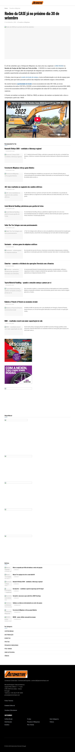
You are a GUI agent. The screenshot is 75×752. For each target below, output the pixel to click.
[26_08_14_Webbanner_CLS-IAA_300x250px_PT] (18, 350)
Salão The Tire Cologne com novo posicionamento (21, 225)
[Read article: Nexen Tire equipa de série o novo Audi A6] (8, 576)
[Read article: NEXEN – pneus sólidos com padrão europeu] (8, 618)
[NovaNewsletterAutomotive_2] (18, 546)
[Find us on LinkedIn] (7, 742)
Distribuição (9, 635)
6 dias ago (16, 598)
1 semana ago (17, 605)
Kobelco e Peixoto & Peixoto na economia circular (21, 302)
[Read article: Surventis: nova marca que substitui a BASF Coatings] (8, 597)
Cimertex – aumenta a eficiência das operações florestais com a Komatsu (29, 263)
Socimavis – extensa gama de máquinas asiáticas (21, 244)
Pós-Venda (8, 649)
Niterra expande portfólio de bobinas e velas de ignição (27, 567)
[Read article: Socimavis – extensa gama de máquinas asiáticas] (14, 254)
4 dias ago (16, 584)
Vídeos (7, 656)
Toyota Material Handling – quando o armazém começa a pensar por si (28, 282)
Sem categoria (10, 652)
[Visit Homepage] (37, 3)
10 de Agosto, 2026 (9, 208)
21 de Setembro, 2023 (10, 22)
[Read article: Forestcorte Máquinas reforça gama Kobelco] (14, 177)
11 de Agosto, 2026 (9, 189)
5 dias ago (16, 591)
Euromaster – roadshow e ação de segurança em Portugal (28, 589)
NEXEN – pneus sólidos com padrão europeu (24, 617)
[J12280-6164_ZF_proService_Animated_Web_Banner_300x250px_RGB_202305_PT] (18, 493)
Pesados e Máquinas (15, 8)
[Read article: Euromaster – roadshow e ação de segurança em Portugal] (8, 590)
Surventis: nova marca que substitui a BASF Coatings (27, 596)
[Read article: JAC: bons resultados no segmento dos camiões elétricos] (14, 196)
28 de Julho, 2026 (9, 304)
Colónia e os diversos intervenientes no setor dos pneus (27, 603)
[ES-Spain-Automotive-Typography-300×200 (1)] (18, 375)
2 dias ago (16, 569)
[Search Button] (69, 3)
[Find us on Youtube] (5, 742)
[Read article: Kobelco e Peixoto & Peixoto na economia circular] (14, 311)
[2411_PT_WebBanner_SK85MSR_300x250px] (18, 520)
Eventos (7, 638)
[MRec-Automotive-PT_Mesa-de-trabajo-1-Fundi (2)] (18, 399)
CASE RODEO (59, 66)
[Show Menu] (5, 3)
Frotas (7, 642)
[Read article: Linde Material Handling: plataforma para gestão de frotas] (14, 215)
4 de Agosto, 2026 (9, 285)
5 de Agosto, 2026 (9, 266)
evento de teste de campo (29, 77)
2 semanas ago (17, 619)
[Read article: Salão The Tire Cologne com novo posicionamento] (14, 234)
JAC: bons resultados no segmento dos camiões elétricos (23, 187)
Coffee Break (9, 631)
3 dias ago (16, 576)
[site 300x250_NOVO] (18, 467)
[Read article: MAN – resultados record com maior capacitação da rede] (14, 330)
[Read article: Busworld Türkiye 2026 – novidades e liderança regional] (14, 158)
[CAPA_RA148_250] (16, 435)
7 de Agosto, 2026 (9, 247)
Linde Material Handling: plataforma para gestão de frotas (24, 206)
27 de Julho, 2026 (9, 323)
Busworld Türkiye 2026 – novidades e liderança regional (23, 148)
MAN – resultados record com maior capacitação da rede (23, 321)
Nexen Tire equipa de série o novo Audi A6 (24, 574)
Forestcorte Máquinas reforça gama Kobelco (19, 168)
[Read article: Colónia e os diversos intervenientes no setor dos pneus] (8, 604)
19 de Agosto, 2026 (9, 151)
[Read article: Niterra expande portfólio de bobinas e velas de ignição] (8, 569)
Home (6, 8)
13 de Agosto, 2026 (9, 170)
